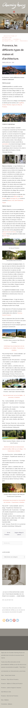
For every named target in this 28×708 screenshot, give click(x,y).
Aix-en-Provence (7, 232)
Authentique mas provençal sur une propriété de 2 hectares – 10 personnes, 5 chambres (14, 501)
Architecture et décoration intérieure (9, 37)
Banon (9, 200)
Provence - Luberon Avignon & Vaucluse (11, 688)
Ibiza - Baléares (5, 700)
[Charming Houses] (14, 5)
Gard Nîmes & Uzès (6, 692)
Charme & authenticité (11, 40)
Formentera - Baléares (6, 704)
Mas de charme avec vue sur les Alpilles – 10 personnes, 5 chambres (14, 396)
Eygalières (21, 103)
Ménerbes (8, 105)
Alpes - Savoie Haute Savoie (8, 675)
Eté (16, 41)
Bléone (15, 196)
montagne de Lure (14, 198)
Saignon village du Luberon (19, 534)
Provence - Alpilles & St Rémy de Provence (11, 684)
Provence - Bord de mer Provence (9, 696)
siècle (6, 236)
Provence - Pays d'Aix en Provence (9, 679)
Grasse (14, 232)
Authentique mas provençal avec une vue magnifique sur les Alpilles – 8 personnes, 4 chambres (14, 348)
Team (13, 62)
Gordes (4, 105)
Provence (24, 41)
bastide (4, 234)
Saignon (14, 105)
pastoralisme (5, 144)
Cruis (13, 200)
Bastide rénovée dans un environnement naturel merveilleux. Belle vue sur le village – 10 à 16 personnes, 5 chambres (14, 449)
